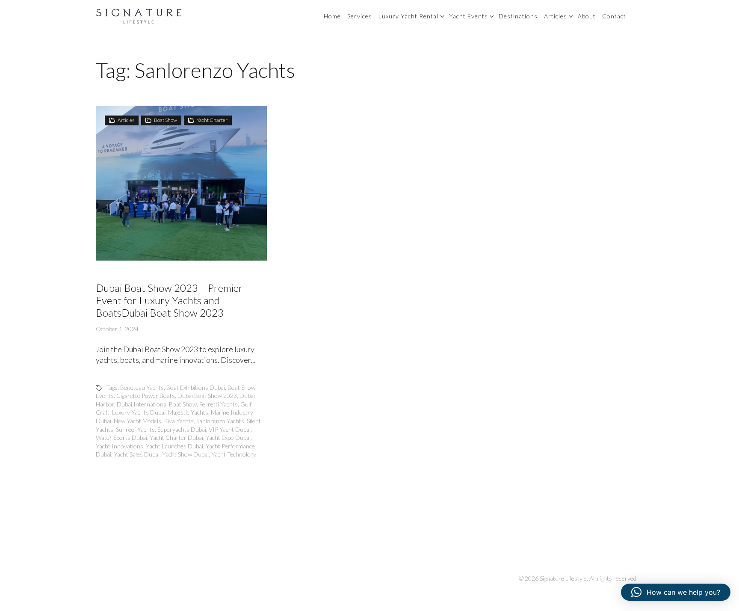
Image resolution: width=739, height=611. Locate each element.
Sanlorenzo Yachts (220, 420)
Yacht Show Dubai (185, 454)
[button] (675, 592)
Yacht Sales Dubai (137, 454)
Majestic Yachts (188, 412)
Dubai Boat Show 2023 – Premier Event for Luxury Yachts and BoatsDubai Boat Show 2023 (169, 300)
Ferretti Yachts (218, 404)
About (587, 16)
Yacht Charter (212, 120)
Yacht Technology (233, 454)
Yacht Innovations (119, 446)
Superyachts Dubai (181, 429)
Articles (555, 16)
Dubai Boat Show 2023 (207, 395)
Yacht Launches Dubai (174, 446)
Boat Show (165, 120)
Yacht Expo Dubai (228, 437)
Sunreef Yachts (135, 429)
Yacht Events (468, 16)
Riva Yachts (179, 420)
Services (359, 16)
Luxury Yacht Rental (408, 16)
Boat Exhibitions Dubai (195, 387)
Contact (614, 16)
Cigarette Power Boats (145, 395)
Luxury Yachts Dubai (139, 412)
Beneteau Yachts (142, 387)
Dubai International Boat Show (157, 404)
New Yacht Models (137, 420)
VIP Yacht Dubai (230, 429)
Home (332, 16)
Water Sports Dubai (121, 437)
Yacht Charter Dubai (176, 437)
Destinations (518, 16)
